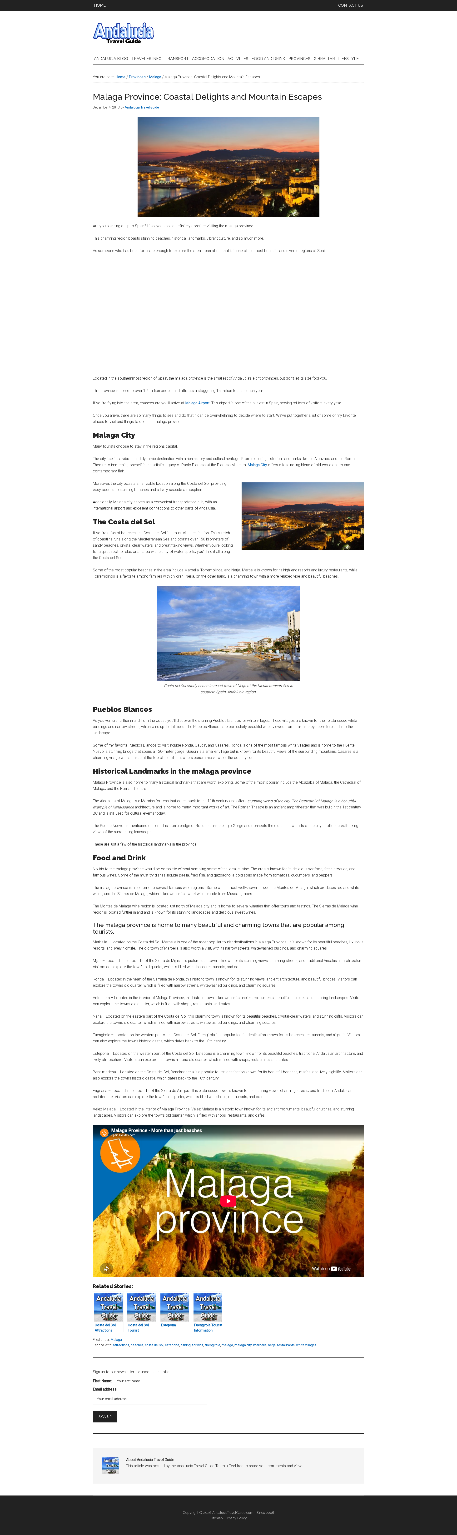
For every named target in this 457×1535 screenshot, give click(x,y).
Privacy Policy (236, 1518)
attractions (121, 1345)
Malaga (116, 1340)
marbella (260, 1345)
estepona (172, 1345)
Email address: (105, 1389)
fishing (186, 1345)
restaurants (286, 1345)
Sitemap (216, 1518)
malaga (227, 1345)
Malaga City (257, 465)
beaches (137, 1345)
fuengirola (212, 1345)
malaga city (243, 1345)
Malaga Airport (197, 403)
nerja (272, 1345)
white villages (306, 1345)
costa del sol (154, 1345)
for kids (197, 1345)
